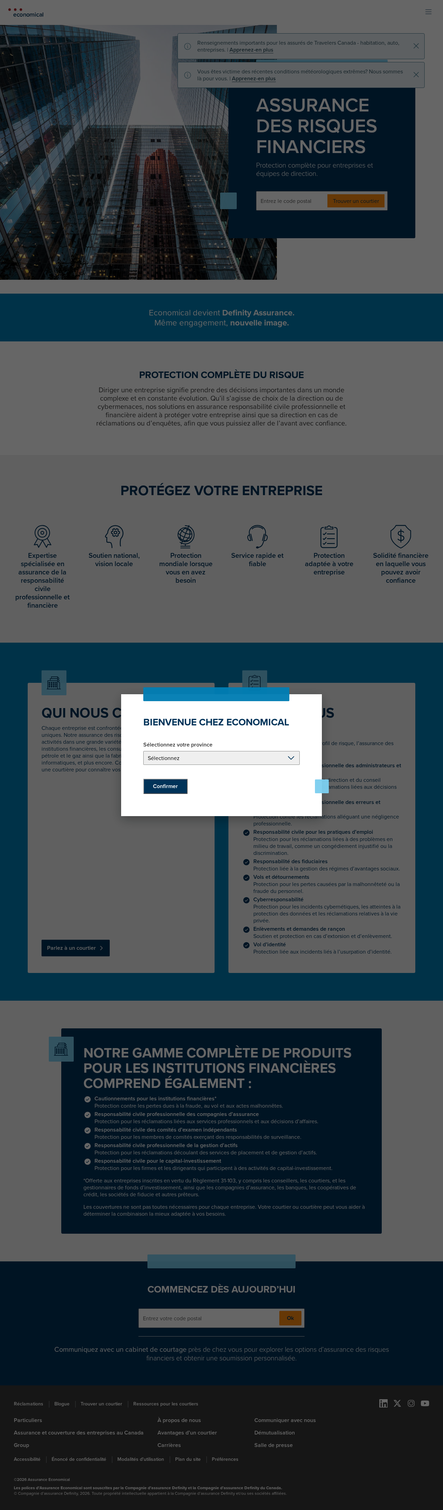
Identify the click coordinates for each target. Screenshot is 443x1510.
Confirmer (165, 786)
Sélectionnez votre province (178, 744)
